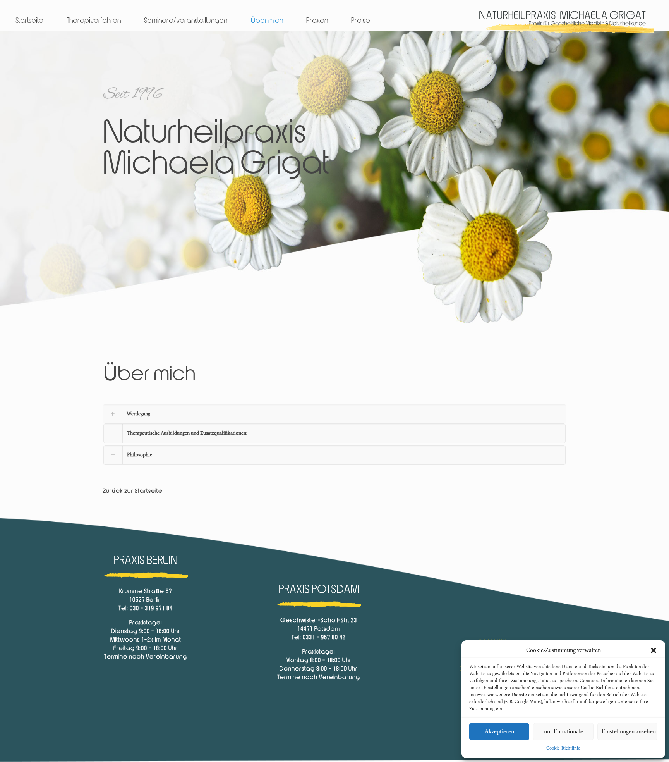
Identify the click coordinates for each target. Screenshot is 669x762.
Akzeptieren (499, 731)
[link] (334, 434)
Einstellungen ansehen (629, 731)
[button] (653, 650)
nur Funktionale (563, 731)
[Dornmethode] (563, 20)
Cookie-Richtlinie (563, 748)
